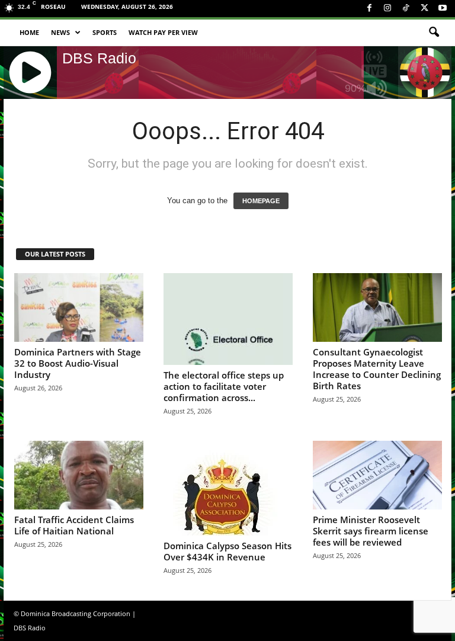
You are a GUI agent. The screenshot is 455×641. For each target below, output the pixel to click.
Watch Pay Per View (163, 32)
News (60, 32)
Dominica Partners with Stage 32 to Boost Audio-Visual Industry (77, 363)
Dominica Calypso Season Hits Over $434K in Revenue (227, 551)
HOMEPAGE (261, 200)
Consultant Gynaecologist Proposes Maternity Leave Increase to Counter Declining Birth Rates (377, 369)
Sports (104, 32)
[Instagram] (387, 8)
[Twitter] (424, 8)
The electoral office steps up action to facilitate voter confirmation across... (224, 386)
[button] (434, 33)
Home (29, 32)
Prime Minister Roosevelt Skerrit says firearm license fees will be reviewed (370, 531)
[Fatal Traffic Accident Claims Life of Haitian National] (78, 475)
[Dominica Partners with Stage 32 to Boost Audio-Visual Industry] (78, 307)
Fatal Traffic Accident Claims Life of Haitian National (74, 525)
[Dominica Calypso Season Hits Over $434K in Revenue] (228, 488)
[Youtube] (442, 8)
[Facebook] (369, 8)
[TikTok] (406, 8)
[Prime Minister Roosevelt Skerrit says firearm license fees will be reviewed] (377, 475)
